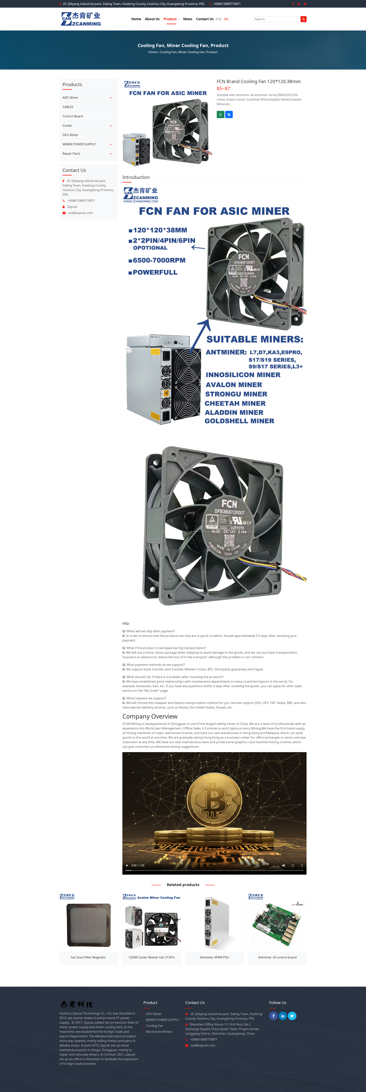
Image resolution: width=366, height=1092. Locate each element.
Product (170, 19)
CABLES (68, 107)
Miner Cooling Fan (187, 45)
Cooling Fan (151, 45)
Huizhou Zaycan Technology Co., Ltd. (111, 1087)
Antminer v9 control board (277, 957)
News (187, 19)
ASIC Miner (70, 97)
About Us (152, 19)
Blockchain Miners (159, 1032)
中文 (219, 19)
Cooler (67, 125)
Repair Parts (71, 153)
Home (136, 19)
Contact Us (205, 19)
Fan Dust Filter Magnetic (89, 957)
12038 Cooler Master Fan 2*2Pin (151, 957)
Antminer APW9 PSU (214, 957)
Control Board (73, 116)
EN (226, 19)
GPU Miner (70, 135)
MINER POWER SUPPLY (79, 144)
